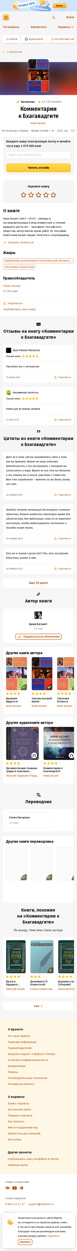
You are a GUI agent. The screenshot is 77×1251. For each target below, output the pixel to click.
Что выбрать (11, 27)
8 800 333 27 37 (15, 1204)
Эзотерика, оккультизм (19, 267)
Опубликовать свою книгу (19, 309)
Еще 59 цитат (38, 583)
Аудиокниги (36, 39)
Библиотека (38, 27)
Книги (13, 39)
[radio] (24, 195)
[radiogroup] (38, 195)
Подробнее (53, 1236)
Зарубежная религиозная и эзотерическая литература (39, 260)
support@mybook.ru (41, 1204)
